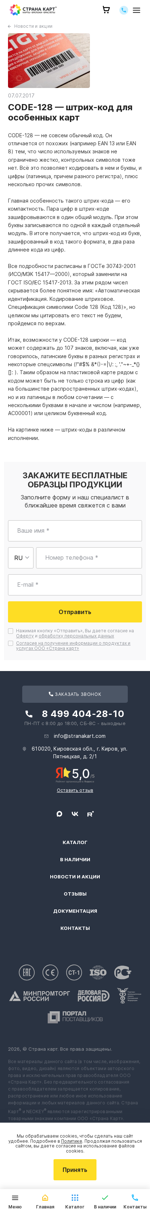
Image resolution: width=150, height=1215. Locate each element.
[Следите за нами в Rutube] (90, 813)
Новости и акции (33, 26)
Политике (71, 1141)
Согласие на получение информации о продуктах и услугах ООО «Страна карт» (73, 645)
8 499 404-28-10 (83, 713)
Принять (75, 1169)
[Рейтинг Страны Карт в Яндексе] (75, 774)
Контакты (75, 928)
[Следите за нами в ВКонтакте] (75, 813)
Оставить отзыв (75, 790)
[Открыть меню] (136, 10)
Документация (75, 911)
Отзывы (75, 894)
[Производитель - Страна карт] (33, 10)
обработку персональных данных (76, 636)
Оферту (25, 636)
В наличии (75, 859)
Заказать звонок (78, 694)
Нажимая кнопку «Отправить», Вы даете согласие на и (75, 633)
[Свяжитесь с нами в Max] (59, 813)
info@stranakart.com (80, 736)
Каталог (75, 842)
